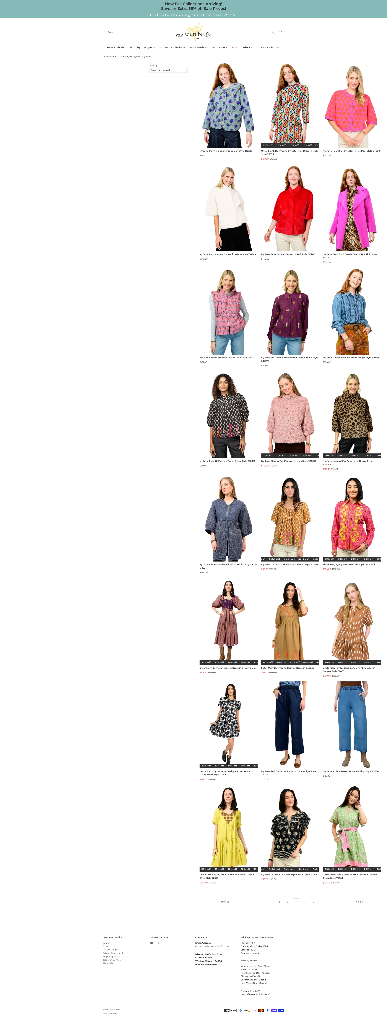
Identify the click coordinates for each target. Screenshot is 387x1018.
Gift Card (249, 47)
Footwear (218, 47)
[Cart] (280, 32)
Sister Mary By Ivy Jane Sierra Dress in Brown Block (228, 668)
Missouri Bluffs (114, 1010)
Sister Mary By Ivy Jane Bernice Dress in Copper (287, 668)
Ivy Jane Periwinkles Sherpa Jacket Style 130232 (226, 151)
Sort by (154, 65)
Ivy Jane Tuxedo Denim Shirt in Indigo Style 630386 (351, 357)
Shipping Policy (111, 956)
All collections (110, 56)
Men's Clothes (270, 47)
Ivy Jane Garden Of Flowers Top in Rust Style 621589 (289, 564)
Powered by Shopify (110, 1013)
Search (111, 32)
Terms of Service (112, 960)
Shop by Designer (141, 47)
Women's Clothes (172, 47)
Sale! (235, 47)
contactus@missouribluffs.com (212, 946)
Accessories (198, 47)
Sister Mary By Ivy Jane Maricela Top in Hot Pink (349, 564)
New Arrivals (116, 47)
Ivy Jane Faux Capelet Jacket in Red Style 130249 (288, 254)
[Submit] (106, 32)
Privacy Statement (113, 953)
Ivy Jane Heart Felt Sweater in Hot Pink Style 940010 (351, 151)
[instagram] (158, 943)
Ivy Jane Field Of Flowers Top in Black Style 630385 (227, 461)
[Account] (273, 32)
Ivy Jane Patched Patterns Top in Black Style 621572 (289, 874)
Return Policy (110, 949)
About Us (108, 963)
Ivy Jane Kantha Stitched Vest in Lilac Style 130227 (227, 357)
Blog (105, 946)
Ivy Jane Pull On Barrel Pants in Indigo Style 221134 (351, 771)
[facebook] (151, 943)
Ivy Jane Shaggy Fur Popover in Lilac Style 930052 (288, 461)
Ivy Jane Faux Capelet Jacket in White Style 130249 (228, 254)
